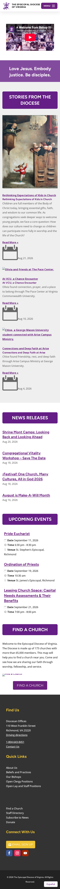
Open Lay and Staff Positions (23, 786)
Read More (9, 242)
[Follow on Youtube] (25, 853)
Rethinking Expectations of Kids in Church (29, 195)
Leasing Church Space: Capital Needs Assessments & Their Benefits (30, 595)
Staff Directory (15, 813)
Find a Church (30, 685)
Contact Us (12, 746)
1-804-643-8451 (15, 742)
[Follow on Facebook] (9, 853)
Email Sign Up (22, 844)
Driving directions (17, 735)
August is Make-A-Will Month (26, 495)
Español (51, 884)
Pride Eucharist (17, 533)
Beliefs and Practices (18, 772)
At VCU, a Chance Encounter (20, 279)
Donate (10, 822)
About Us (11, 768)
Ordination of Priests (21, 564)
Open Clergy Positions (19, 781)
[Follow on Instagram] (17, 853)
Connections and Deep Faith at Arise (25, 348)
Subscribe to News (17, 817)
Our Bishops (13, 777)
